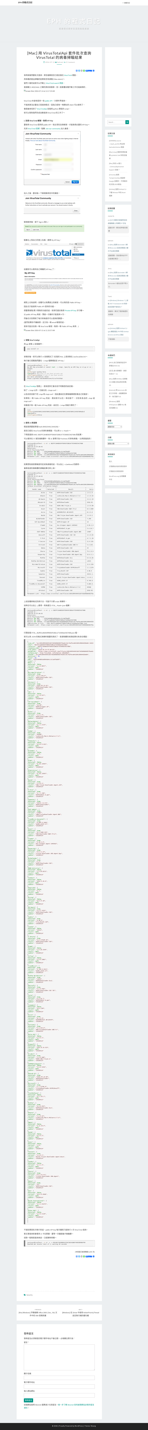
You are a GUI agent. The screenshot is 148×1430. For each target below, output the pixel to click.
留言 (26, 1342)
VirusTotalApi (42, 109)
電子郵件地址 (29, 1382)
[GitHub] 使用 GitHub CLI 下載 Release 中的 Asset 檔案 (117, 192)
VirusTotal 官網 (34, 128)
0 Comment (70, 62)
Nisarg (93, 1426)
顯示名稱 (27, 1373)
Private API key (70, 310)
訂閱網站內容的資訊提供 (118, 466)
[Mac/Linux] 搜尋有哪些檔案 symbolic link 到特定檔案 (118, 155)
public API (48, 101)
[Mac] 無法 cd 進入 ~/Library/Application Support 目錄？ (116, 166)
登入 (110, 461)
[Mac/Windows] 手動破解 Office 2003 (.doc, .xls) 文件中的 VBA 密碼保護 (38, 1313)
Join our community (53, 128)
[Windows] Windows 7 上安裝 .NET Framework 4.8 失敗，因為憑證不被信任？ (118, 303)
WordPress (79, 1426)
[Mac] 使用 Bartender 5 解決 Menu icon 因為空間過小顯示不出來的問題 (118, 248)
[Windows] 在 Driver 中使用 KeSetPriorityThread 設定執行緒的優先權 (80, 1313)
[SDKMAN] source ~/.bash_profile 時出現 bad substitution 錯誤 (117, 144)
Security (29, 1295)
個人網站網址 (29, 1391)
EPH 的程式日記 (25, 2)
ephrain (60, 62)
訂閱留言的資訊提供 (116, 471)
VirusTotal (68, 75)
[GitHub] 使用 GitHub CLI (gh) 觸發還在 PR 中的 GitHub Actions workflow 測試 (118, 331)
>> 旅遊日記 (126, 3)
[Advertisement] (41, 1274)
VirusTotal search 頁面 (54, 83)
